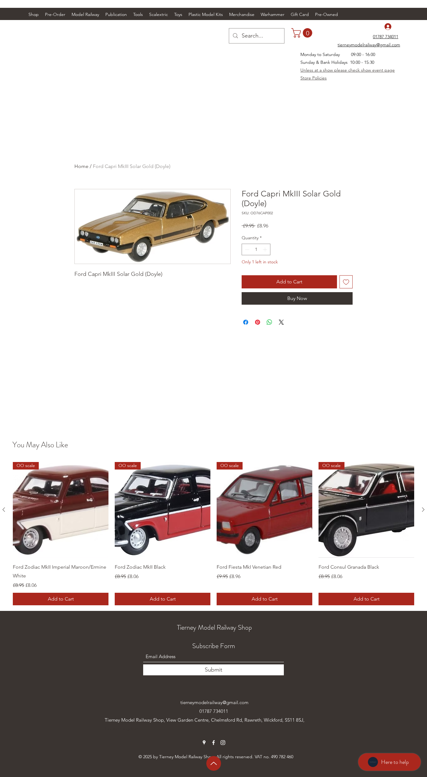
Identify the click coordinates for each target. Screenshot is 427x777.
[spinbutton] (256, 249)
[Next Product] (423, 509)
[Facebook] (213, 742)
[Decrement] (246, 249)
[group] (213, 534)
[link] (302, 33)
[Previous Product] (4, 509)
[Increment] (265, 249)
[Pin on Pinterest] (257, 322)
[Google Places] (204, 742)
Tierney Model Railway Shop (214, 627)
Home (81, 166)
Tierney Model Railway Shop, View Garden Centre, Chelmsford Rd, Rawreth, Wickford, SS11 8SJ (204, 720)
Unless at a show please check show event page (347, 70)
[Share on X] (281, 322)
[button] (85, 14)
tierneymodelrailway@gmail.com (214, 702)
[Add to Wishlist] (346, 281)
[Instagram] (223, 742)
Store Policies (313, 78)
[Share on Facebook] (245, 322)
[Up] (213, 763)
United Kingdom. (122, 729)
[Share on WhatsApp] (269, 322)
